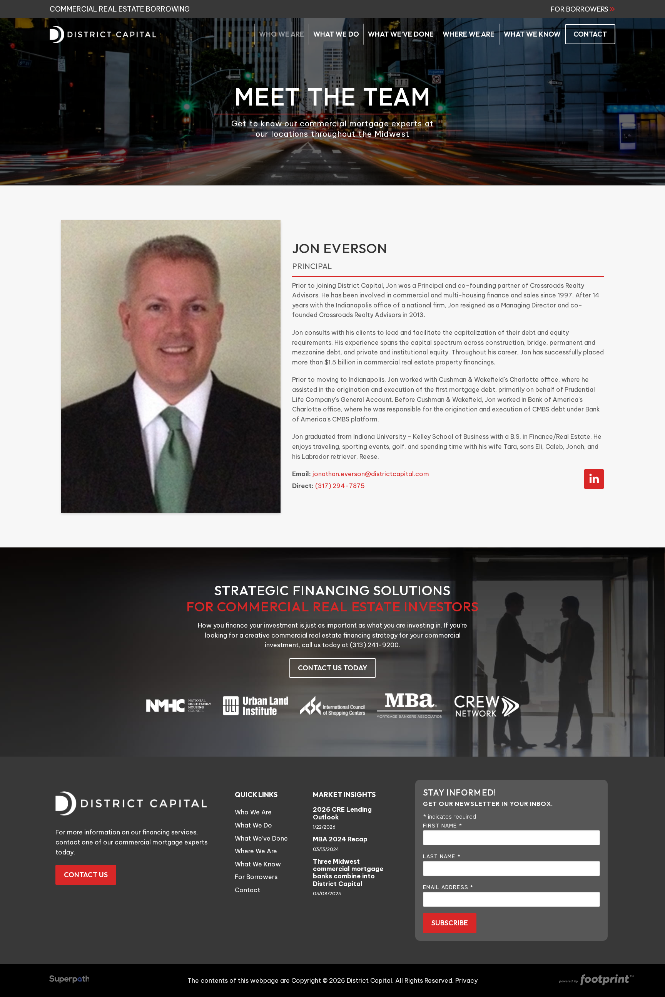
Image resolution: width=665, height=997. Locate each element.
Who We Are (253, 812)
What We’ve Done (261, 838)
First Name (442, 825)
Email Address (448, 887)
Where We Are (256, 851)
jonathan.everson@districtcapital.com (370, 474)
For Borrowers (256, 877)
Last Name (442, 856)
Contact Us (86, 874)
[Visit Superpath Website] (69, 980)
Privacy (466, 980)
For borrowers (579, 9)
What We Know (258, 864)
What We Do (253, 825)
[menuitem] (281, 34)
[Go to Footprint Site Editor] (595, 980)
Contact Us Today (332, 667)
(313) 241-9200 (374, 645)
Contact (247, 890)
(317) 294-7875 (340, 486)
